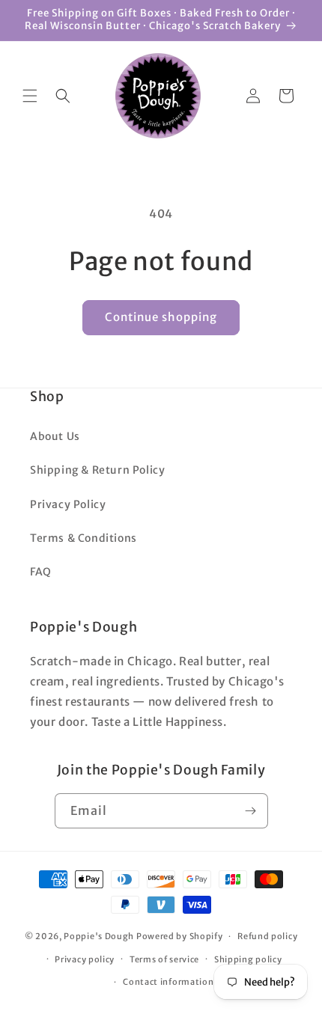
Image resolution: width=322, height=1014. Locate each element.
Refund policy (267, 936)
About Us (55, 436)
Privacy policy (85, 959)
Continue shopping (161, 317)
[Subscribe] (250, 810)
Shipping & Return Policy (97, 470)
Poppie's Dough (99, 936)
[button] (29, 95)
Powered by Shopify (179, 936)
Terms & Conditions (83, 538)
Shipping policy (248, 959)
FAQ (41, 571)
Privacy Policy (68, 504)
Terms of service (164, 959)
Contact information (168, 982)
